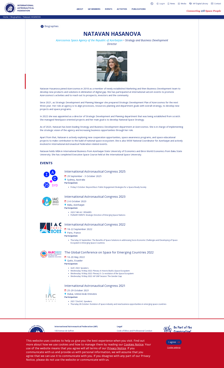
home (5, 17)
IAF (19, 7)
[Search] (152, 3)
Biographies (16, 17)
